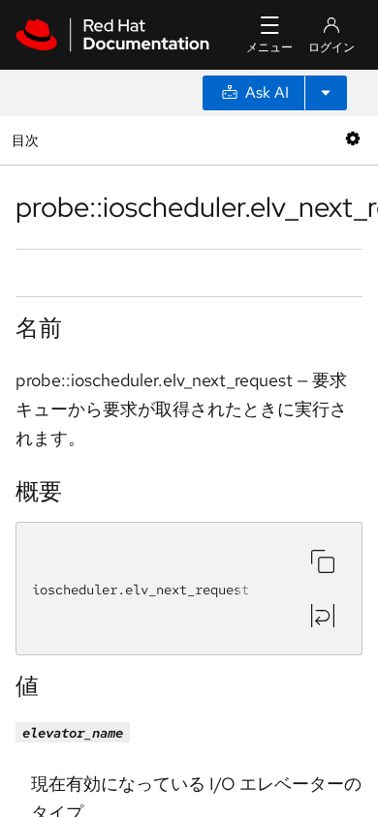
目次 (28, 140)
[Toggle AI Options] (325, 93)
